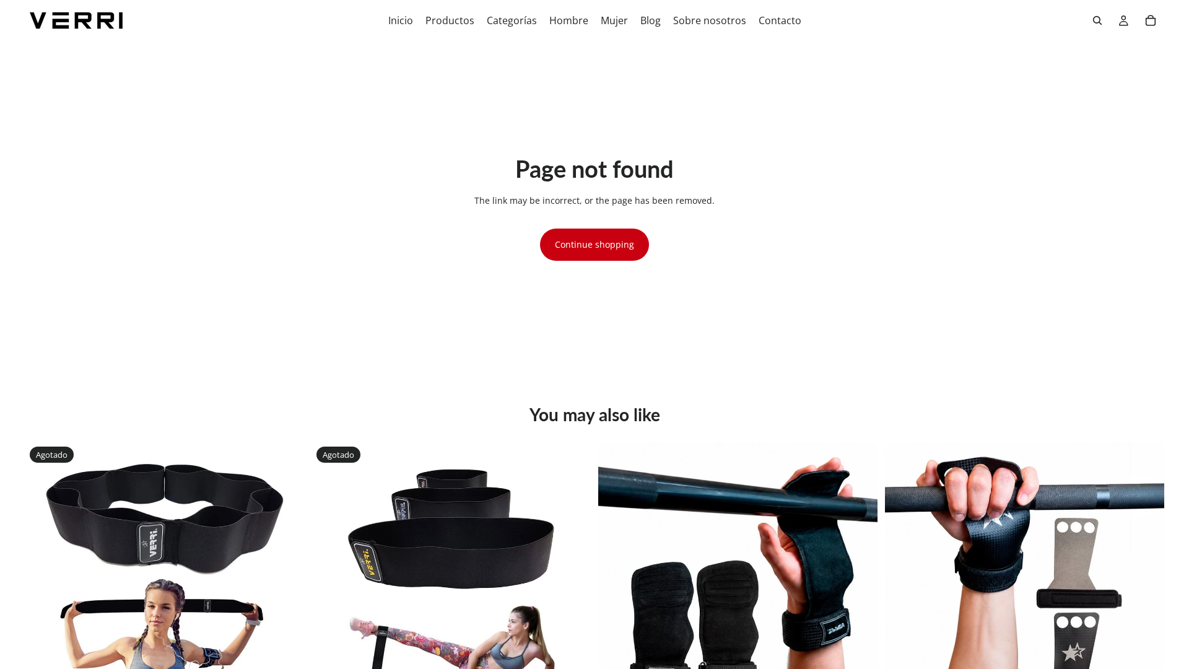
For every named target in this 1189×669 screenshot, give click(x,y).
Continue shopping (594, 244)
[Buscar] (1097, 20)
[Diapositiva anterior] (43, 581)
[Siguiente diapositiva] (285, 581)
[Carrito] (1150, 20)
